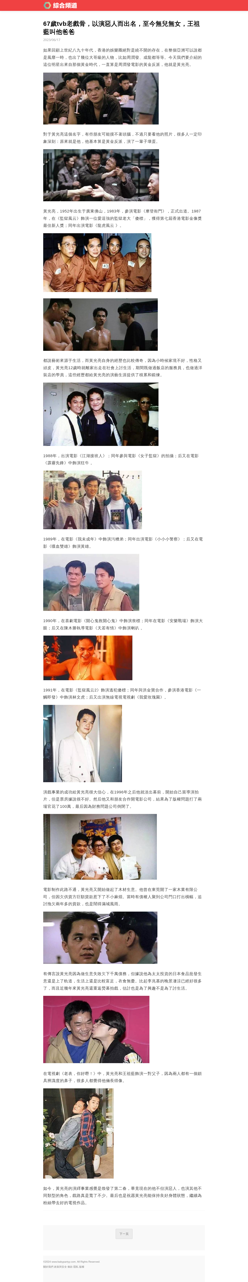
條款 (70, 1266)
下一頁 (124, 1233)
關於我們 (48, 1266)
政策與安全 (60, 1266)
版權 (81, 1266)
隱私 (75, 1266)
